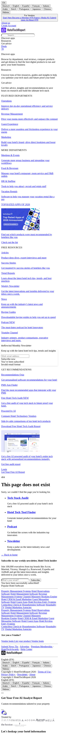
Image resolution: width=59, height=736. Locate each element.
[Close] (2, 709)
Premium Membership (42, 646)
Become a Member (20, 18)
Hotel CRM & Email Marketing (16, 599)
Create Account (8, 25)
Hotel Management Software (24, 594)
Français (36, 6)
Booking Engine (49, 596)
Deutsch (6, 6)
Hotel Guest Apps (19, 602)
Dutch (13, 9)
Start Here (7, 18)
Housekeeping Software (33, 604)
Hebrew (5, 12)
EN (3, 3)
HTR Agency (35, 18)
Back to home (9, 555)
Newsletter (22, 674)
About (32, 674)
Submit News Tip (10, 646)
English (16, 6)
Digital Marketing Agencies (18, 607)
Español (25, 6)
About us (5, 23)
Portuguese (24, 9)
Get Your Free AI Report (13, 472)
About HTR (33, 20)
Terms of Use (44, 671)
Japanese (36, 9)
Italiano (46, 6)
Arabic (5, 9)
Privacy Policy (8, 674)
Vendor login (7, 641)
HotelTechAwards (10, 649)
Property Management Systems (16, 591)
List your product (22, 641)
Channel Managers (32, 596)
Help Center (26, 649)
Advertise (25, 646)
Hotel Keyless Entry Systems (42, 602)
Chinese (47, 9)
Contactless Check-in (11, 604)
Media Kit (45, 18)
